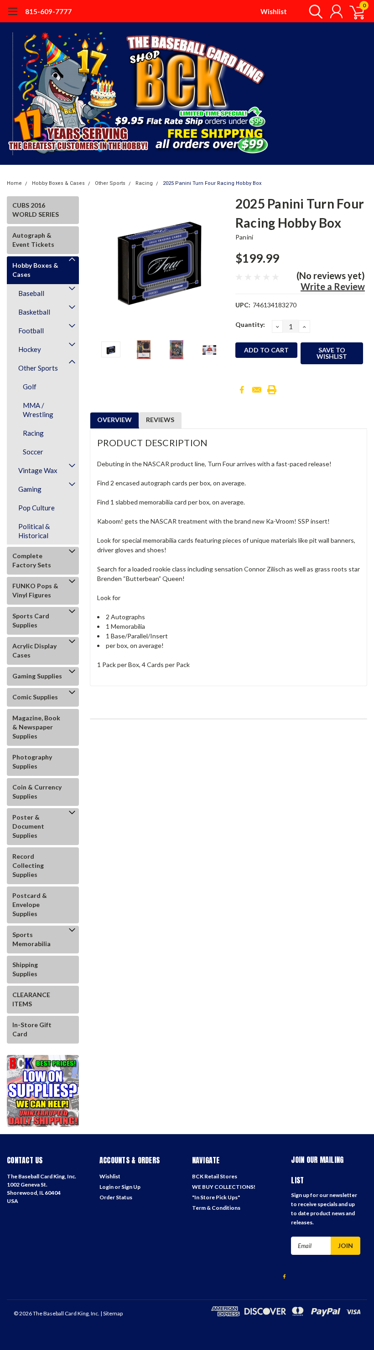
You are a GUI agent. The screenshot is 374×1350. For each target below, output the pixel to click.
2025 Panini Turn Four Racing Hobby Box (212, 183)
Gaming (30, 489)
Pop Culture (36, 508)
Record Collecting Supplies (28, 865)
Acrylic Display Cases (34, 650)
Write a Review (333, 286)
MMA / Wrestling (38, 409)
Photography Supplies (32, 761)
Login (106, 1186)
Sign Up (130, 1186)
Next (217, 263)
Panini (244, 237)
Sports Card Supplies (30, 620)
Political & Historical (34, 531)
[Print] (271, 389)
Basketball (34, 312)
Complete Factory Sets (31, 560)
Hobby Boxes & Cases (58, 183)
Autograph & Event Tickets (33, 239)
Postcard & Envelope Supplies (29, 904)
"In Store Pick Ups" (216, 1197)
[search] (313, 11)
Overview (114, 419)
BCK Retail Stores (214, 1176)
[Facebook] (241, 389)
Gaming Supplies (37, 676)
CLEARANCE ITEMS (31, 999)
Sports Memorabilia (31, 939)
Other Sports (110, 183)
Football (31, 330)
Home (14, 183)
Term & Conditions (216, 1207)
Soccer (33, 452)
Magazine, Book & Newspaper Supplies (36, 727)
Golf (29, 386)
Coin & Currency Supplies (37, 791)
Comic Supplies (35, 697)
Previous (101, 263)
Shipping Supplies (25, 969)
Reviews (160, 419)
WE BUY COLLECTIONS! (223, 1186)
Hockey (29, 349)
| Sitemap (111, 1313)
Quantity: (250, 324)
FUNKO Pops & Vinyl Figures (35, 590)
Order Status (115, 1197)
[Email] (256, 389)
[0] (353, 11)
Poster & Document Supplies (28, 826)
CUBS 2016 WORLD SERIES (35, 209)
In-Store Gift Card (32, 1029)
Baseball (31, 293)
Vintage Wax (37, 470)
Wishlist (273, 11)
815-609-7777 (48, 11)
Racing (144, 183)
